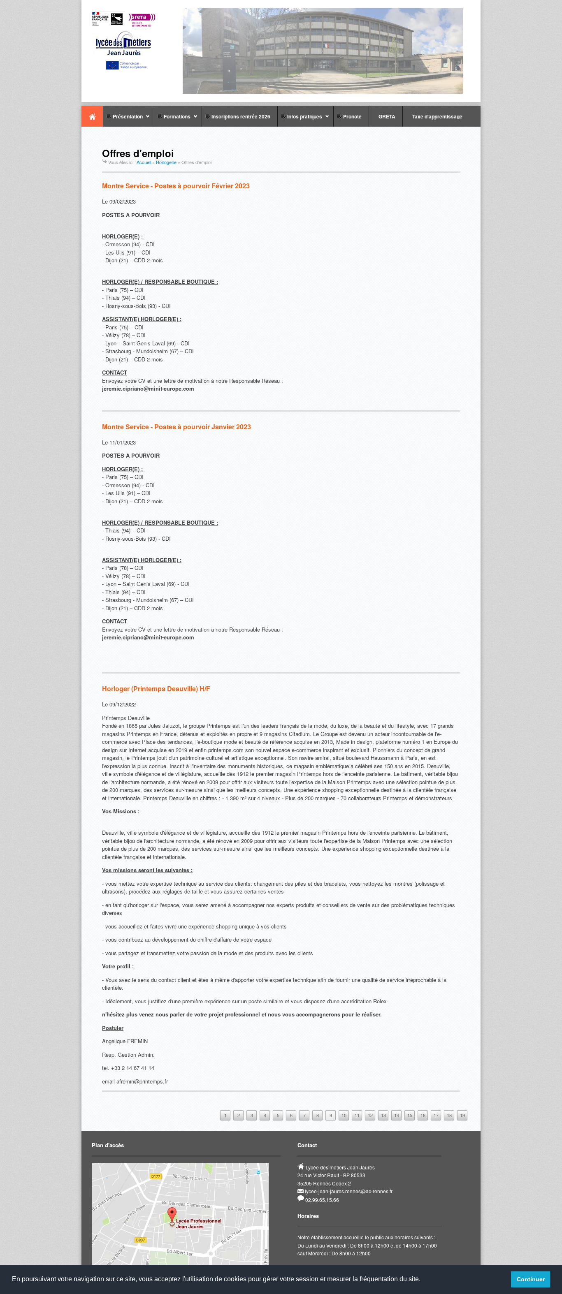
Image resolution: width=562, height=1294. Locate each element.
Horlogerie (166, 162)
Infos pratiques (299, 120)
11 (357, 1115)
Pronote (351, 116)
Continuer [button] (531, 1279)
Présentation (123, 120)
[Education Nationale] (127, 68)
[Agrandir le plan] (180, 1263)
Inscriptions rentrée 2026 (239, 116)
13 (383, 1115)
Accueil (92, 116)
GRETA (385, 116)
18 (449, 1115)
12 (370, 1115)
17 (436, 1115)
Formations (172, 120)
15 (409, 1115)
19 (462, 1115)
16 (422, 1115)
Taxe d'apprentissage (436, 116)
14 (396, 1115)
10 (343, 1115)
